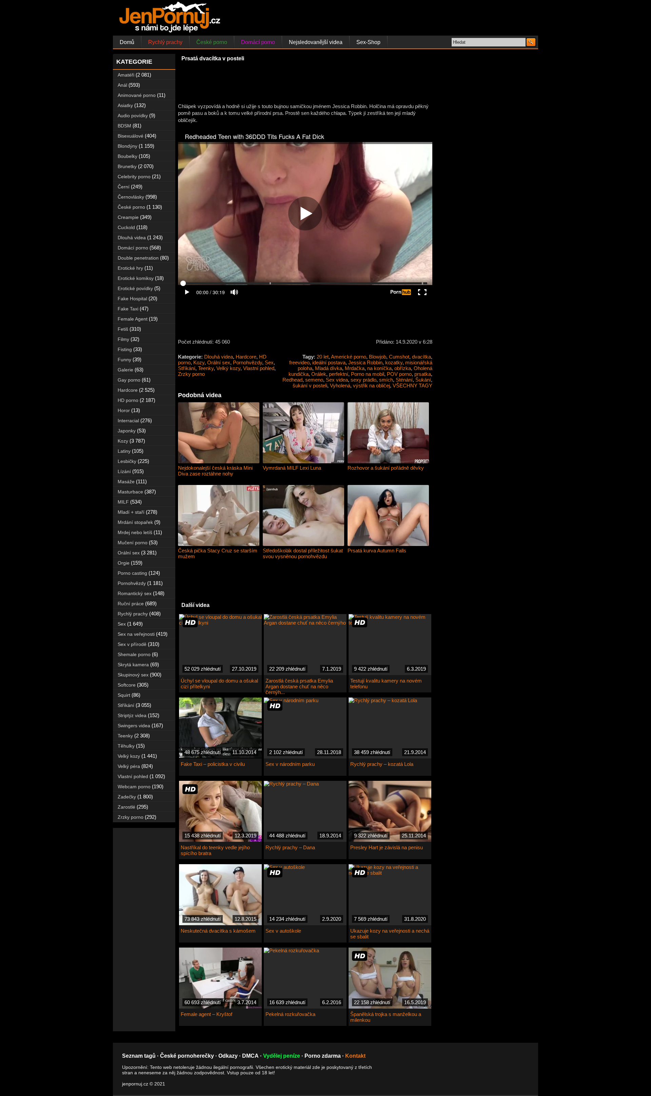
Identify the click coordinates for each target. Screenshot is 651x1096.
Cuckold (126, 227)
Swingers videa (134, 725)
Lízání (124, 471)
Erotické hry (130, 268)
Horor (124, 410)
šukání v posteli (310, 385)
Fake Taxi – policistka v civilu (213, 764)
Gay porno (129, 380)
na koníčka (379, 368)
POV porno (399, 374)
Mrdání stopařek (135, 522)
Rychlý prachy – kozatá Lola (381, 764)
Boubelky (127, 156)
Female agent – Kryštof (206, 1014)
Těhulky (126, 746)
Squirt (124, 695)
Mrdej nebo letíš (135, 532)
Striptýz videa (132, 715)
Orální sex (218, 362)
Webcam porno (134, 786)
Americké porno (348, 357)
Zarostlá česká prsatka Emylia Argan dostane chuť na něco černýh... (299, 686)
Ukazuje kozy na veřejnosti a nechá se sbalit (389, 933)
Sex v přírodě (132, 644)
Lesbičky (127, 461)
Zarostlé (126, 807)
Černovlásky (131, 197)
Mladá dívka (328, 368)
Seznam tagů (139, 1056)
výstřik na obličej (371, 385)
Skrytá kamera (133, 664)
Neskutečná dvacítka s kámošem (218, 931)
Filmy (123, 339)
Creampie (128, 217)
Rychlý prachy (165, 42)
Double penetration (138, 258)
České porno (211, 42)
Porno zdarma (322, 1056)
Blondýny (127, 146)
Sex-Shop (368, 42)
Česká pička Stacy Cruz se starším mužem (217, 553)
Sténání (404, 380)
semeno (314, 380)
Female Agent (132, 319)
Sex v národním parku (290, 764)
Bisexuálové (130, 136)
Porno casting (132, 573)
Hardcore (246, 357)
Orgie (124, 563)
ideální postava (329, 362)
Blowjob (377, 357)
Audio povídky (133, 115)
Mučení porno (132, 542)
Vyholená (340, 385)
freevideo (299, 362)
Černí (124, 186)
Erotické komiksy (136, 278)
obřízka (402, 368)
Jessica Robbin (365, 362)
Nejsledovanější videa (315, 42)
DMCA (250, 1056)
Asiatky (125, 105)
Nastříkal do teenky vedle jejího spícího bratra (215, 850)
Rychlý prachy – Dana (290, 847)
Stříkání (186, 368)
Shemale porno (134, 654)
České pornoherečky (187, 1056)
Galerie (125, 369)
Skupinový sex (133, 674)
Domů (127, 42)
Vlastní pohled (258, 368)
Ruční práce (131, 603)
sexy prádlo (363, 380)
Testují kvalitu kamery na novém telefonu (386, 683)
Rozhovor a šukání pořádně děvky (386, 468)
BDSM (124, 125)
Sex (269, 362)
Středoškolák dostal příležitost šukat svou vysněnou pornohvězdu (303, 553)
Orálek (318, 374)
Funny (124, 359)
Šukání (423, 380)
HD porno (128, 400)
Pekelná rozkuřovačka (290, 1014)
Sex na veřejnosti (136, 634)
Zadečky (127, 796)
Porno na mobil (367, 374)
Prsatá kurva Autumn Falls (377, 550)
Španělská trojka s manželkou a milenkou (385, 1017)
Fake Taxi (128, 308)
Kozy (198, 362)
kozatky (393, 362)
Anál (122, 85)
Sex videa (337, 380)
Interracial (128, 420)
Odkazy (228, 1056)
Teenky (206, 368)
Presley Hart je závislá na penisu (386, 847)
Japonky (127, 430)
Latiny (124, 451)
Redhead (292, 380)
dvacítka (421, 357)
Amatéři (126, 75)
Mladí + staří (131, 512)
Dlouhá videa (218, 357)
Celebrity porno (134, 176)
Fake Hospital (132, 298)
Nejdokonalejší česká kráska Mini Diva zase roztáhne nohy (215, 470)
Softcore (127, 685)
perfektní (338, 374)
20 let (323, 357)
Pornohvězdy (247, 362)
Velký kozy (228, 368)
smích (386, 380)
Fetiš (123, 329)
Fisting (125, 349)
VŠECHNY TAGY (412, 385)
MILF (123, 502)
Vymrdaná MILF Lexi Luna (292, 468)
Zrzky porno (191, 374)
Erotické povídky (135, 288)
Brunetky (127, 166)
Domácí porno (258, 42)
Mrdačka (354, 368)
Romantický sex (135, 593)
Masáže (126, 481)
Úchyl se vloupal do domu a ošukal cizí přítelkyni (219, 683)
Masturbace (130, 491)
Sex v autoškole (283, 931)
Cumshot (399, 357)
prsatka (422, 374)
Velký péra (129, 766)
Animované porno (137, 95)
